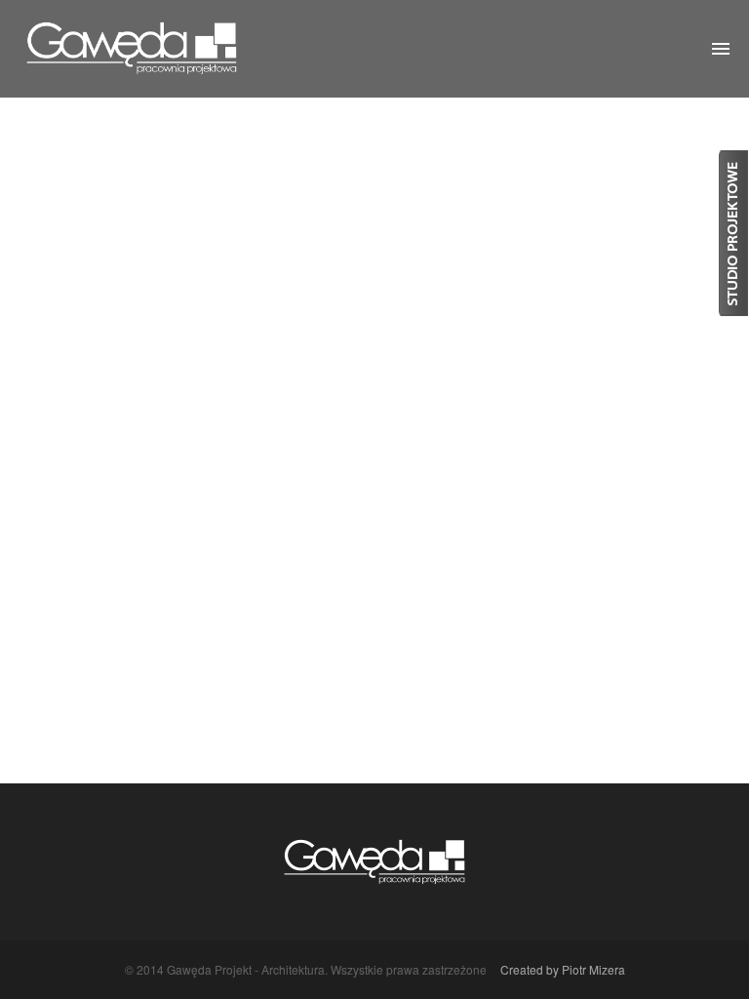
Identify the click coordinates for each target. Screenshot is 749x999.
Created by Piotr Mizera (562, 969)
